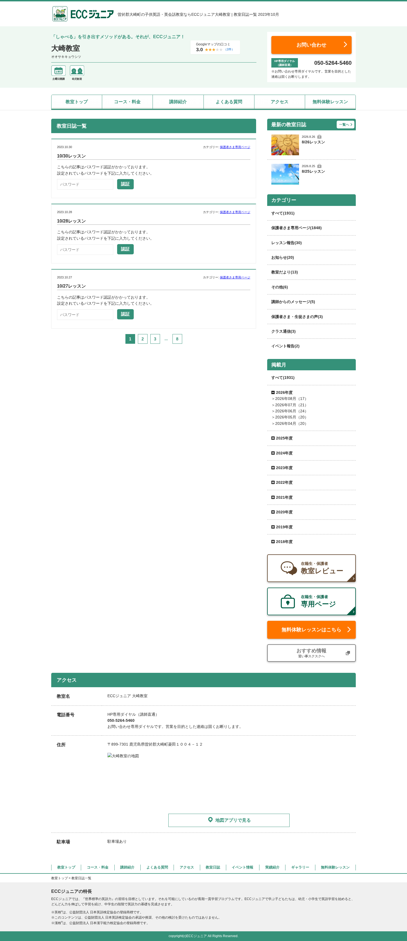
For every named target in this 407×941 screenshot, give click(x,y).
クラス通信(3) (283, 331)
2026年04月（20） (291, 423)
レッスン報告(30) (286, 243)
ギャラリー (300, 867)
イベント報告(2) (285, 346)
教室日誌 (213, 867)
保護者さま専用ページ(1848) (296, 228)
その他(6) (279, 287)
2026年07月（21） (291, 405)
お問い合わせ (311, 45)
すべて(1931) (283, 213)
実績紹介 (272, 867)
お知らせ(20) (282, 257)
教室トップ (77, 101)
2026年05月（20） (291, 417)
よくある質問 (229, 101)
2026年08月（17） (291, 398)
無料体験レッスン (330, 101)
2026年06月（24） (291, 411)
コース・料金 (127, 101)
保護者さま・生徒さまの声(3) (297, 316)
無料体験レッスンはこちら (311, 629)
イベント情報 (242, 867)
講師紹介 (178, 101)
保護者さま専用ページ (235, 147)
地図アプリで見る (233, 820)
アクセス (279, 101)
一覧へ (344, 124)
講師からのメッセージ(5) (293, 301)
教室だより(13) (284, 272)
